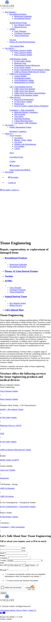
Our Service (9, 48)
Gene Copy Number (7, 470)
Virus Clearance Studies (9, 391)
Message (4, 570)
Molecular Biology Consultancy (26, 112)
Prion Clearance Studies (23, 55)
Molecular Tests (20, 63)
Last (23, 550)
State (2, 563)
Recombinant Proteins (22, 18)
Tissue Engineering (21, 35)
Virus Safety (18, 117)
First (23, 548)
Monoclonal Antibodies (23, 16)
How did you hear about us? (11, 565)
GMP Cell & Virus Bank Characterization (29, 93)
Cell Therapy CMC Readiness (25, 123)
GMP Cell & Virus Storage (24, 91)
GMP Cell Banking (7, 488)
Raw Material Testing (22, 25)
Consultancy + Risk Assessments (12, 527)
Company (4, 558)
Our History (18, 138)
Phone (2, 555)
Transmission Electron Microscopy (27, 65)
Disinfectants (19, 104)
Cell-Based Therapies (22, 33)
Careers (17, 149)
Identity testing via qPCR (9, 460)
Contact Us (32, 610)
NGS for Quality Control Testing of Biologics (31, 106)
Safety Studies (22, 61)
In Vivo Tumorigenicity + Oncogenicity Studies (18, 507)
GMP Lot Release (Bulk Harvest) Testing (29, 72)
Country (4, 560)
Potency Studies (23, 102)
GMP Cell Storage (7, 496)
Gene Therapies (20, 31)
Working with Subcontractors (25, 144)
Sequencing (4, 478)
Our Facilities (19, 146)
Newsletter (14, 177)
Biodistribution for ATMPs (24, 82)
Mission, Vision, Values (23, 140)
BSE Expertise (19, 114)
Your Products (10, 12)
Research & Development (24, 99)
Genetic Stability (20, 76)
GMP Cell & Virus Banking (24, 89)
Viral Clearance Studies (23, 53)
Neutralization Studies (22, 78)
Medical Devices (20, 27)
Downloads (9, 172)
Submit (3, 593)
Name (3, 546)
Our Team (18, 142)
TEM (2, 434)
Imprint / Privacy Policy (18, 610)
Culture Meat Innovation (23, 121)
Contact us (12, 183)
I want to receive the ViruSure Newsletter (22, 581)
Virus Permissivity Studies (24, 80)
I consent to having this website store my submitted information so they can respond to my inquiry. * (25, 575)
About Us (9, 134)
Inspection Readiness (22, 119)
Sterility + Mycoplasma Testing (11, 409)
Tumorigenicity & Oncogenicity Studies (32, 70)
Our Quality (9, 125)
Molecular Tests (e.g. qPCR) (10, 426)
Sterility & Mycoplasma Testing (26, 95)
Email (3, 553)
